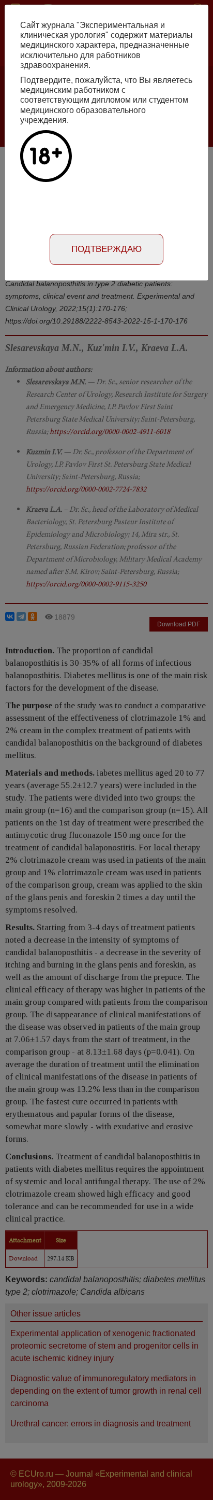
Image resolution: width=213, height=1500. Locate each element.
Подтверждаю (106, 249)
